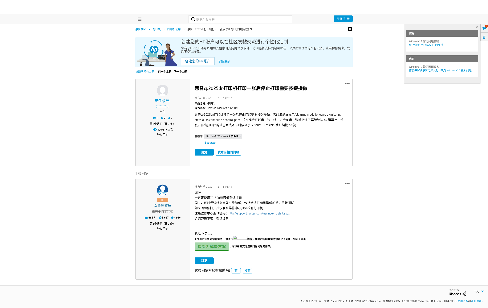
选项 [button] (350, 29)
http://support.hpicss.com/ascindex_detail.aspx (259, 213)
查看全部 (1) (211, 143)
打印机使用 (174, 29)
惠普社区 (140, 29)
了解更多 (224, 61)
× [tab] (476, 27)
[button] (347, 84)
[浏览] (138, 19)
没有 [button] (247, 271)
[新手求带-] (162, 90)
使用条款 (463, 301)
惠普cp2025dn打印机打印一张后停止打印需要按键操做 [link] (219, 29)
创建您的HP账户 (197, 61)
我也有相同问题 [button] (228, 152)
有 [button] (236, 271)
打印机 (157, 29)
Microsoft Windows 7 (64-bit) (223, 136)
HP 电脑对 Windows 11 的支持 (426, 44)
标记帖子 (162, 134)
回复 (204, 152)
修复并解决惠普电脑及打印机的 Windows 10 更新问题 (440, 70)
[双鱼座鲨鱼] (162, 190)
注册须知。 (477, 301)
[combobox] (240, 19)
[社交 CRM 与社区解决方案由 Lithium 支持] (457, 293)
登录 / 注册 (343, 18)
